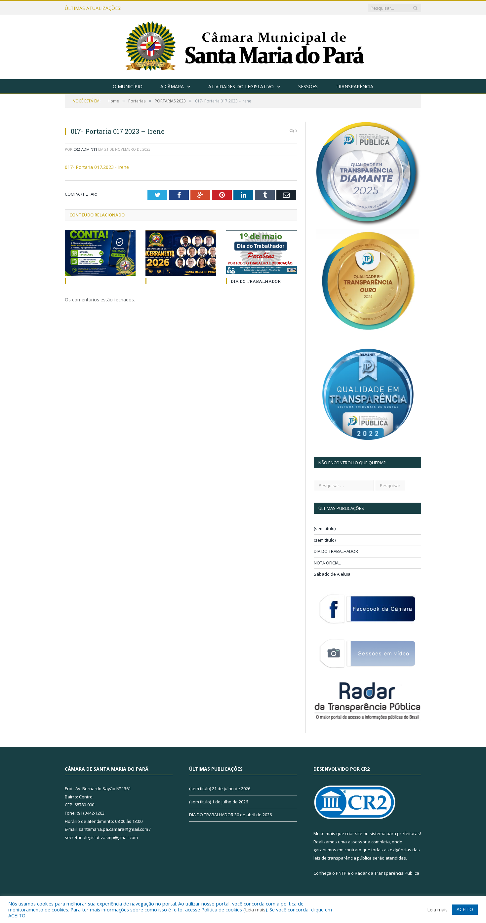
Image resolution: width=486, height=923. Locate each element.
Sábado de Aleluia (332, 574)
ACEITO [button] (465, 909)
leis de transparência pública (342, 858)
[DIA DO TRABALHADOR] (261, 253)
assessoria (359, 842)
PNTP (341, 873)
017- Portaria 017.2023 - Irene (97, 167)
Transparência (354, 86)
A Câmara (172, 86)
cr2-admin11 (85, 149)
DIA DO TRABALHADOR (256, 281)
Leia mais (255, 909)
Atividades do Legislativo (241, 86)
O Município (127, 86)
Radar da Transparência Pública (387, 873)
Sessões (308, 86)
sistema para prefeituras (395, 833)
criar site (353, 833)
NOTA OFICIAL (327, 563)
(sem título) (325, 528)
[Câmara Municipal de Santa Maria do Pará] (243, 45)
